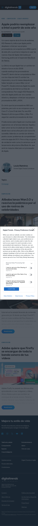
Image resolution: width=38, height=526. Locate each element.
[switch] (30, 268)
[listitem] (19, 263)
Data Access (19, 296)
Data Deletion (8, 296)
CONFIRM (11, 289)
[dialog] (19, 263)
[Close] (34, 230)
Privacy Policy (30, 296)
